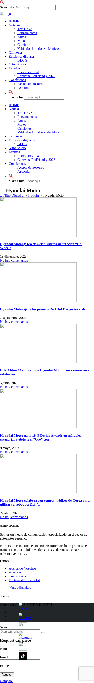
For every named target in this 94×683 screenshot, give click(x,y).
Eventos (14, 68)
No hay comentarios (14, 260)
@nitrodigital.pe (20, 587)
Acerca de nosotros (30, 84)
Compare (6, 681)
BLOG (22, 60)
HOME (14, 21)
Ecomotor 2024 (28, 72)
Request (7, 674)
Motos (21, 41)
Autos (21, 37)
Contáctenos (17, 80)
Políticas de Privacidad (24, 580)
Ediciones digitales (22, 56)
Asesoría (23, 88)
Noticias (14, 25)
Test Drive (24, 29)
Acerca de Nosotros (22, 568)
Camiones (24, 45)
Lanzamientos (27, 33)
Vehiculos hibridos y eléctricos (38, 48)
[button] (2, 3)
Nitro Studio (17, 64)
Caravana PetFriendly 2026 (36, 76)
